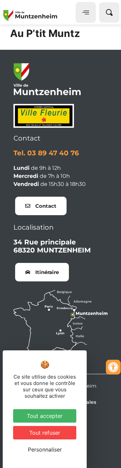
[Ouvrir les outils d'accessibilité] (113, 367)
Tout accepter (45, 416)
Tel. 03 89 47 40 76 (46, 153)
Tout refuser (44, 432)
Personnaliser (45, 449)
